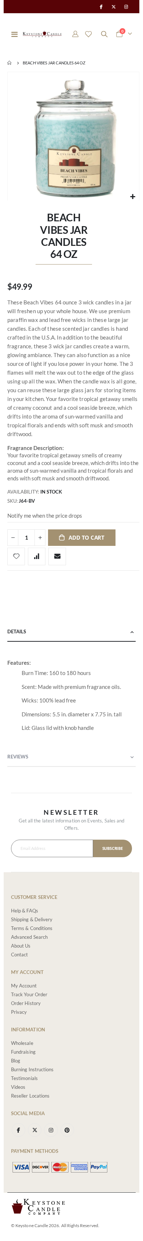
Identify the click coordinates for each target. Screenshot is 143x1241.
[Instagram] (126, 6)
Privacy (19, 1012)
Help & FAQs (24, 911)
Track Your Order (29, 994)
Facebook (18, 1130)
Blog (15, 1061)
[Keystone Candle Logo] (42, 33)
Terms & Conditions (31, 928)
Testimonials (24, 1078)
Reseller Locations (30, 1096)
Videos (18, 1087)
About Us (21, 946)
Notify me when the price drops (44, 515)
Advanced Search (29, 937)
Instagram (51, 1130)
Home (9, 63)
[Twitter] (113, 6)
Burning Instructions (32, 1069)
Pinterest (67, 1130)
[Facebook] (100, 6)
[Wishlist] (88, 34)
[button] (132, 196)
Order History (26, 1003)
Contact (19, 954)
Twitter (34, 1130)
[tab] (71, 632)
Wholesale (22, 1043)
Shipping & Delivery (31, 919)
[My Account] (75, 34)
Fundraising (23, 1052)
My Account (24, 986)
